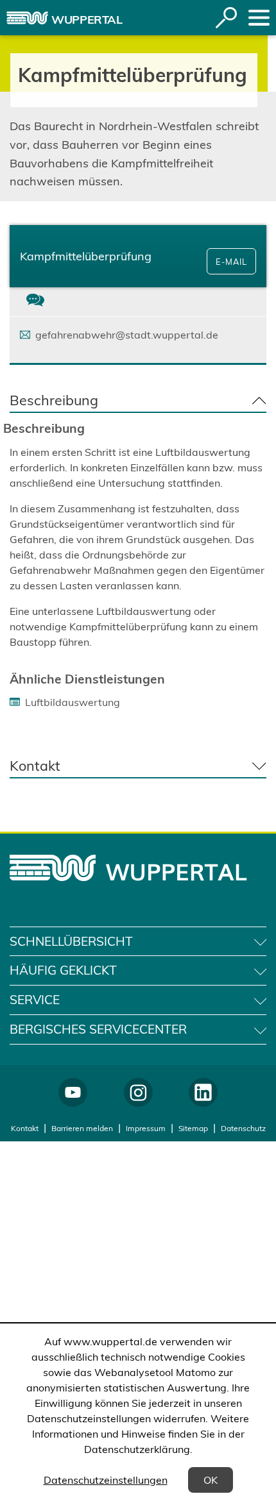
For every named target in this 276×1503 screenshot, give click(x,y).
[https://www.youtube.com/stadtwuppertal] (73, 1092)
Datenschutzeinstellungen (106, 1480)
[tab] (35, 301)
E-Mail (231, 261)
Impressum (146, 1128)
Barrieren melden (82, 1128)
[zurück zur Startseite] (27, 18)
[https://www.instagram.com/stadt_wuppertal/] (138, 1092)
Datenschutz (243, 1128)
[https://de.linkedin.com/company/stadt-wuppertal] (203, 1092)
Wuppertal (87, 19)
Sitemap (193, 1128)
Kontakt (25, 1128)
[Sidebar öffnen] (259, 17)
